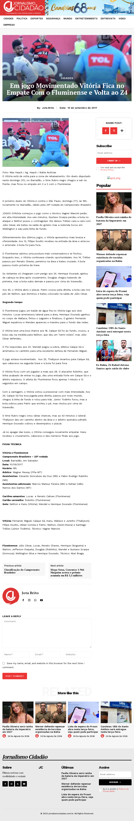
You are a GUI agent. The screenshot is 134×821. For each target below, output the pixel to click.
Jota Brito (48, 107)
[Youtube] (24, 784)
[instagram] (29, 599)
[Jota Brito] (10, 596)
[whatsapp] (35, 599)
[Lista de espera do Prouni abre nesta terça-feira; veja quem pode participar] (114, 276)
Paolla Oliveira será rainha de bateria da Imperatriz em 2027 (113, 220)
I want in (112, 161)
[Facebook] (105, 130)
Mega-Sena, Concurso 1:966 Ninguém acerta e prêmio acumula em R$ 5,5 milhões (67, 572)
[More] (122, 130)
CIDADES (67, 78)
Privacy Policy (107, 170)
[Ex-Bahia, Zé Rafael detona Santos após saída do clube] (114, 350)
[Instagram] (11, 784)
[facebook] (23, 599)
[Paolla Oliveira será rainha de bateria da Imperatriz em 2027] (114, 202)
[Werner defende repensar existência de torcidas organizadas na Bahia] (114, 239)
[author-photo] (4, 736)
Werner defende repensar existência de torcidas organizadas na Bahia (111, 257)
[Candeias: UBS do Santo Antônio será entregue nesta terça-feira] (114, 313)
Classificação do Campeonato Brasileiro (22, 571)
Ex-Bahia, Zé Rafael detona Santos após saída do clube (112, 366)
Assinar (113, 782)
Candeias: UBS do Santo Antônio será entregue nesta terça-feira (113, 331)
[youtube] (41, 599)
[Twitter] (113, 130)
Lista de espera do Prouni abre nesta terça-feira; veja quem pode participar (112, 294)
